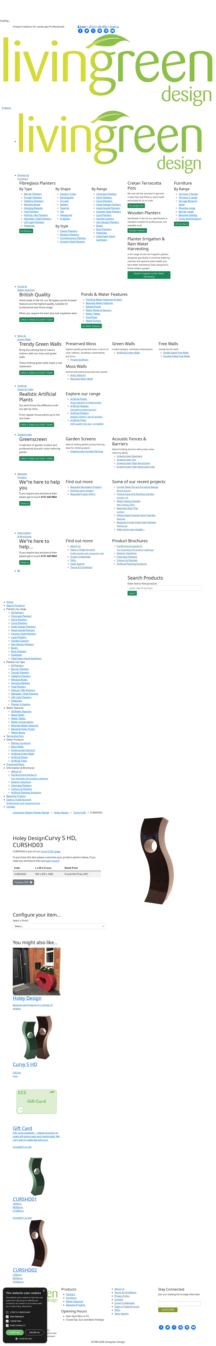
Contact (10, 806)
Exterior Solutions (127, 553)
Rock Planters (104, 229)
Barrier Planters (33, 194)
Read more (27, 1306)
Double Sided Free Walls (176, 356)
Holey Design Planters (108, 204)
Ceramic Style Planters (72, 241)
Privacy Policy (121, 1296)
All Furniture (181, 224)
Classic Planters (68, 231)
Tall (62, 211)
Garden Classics (105, 218)
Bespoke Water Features (99, 303)
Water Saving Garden (128, 503)
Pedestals (29, 225)
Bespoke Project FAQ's (82, 494)
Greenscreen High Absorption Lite (136, 466)
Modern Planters (69, 234)
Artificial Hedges (83, 407)
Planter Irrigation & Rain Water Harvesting (149, 275)
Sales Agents (77, 563)
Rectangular (67, 197)
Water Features (74, 1301)
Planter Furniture (20, 743)
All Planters (26, 231)
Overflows (91, 317)
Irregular (65, 218)
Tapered (64, 208)
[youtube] (113, 30)
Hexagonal (66, 215)
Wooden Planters (137, 230)
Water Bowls (18, 732)
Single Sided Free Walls (176, 352)
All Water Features (91, 326)
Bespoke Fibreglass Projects (86, 487)
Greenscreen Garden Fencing (86, 451)
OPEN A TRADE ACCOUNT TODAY (37, 319)
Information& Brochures (24, 534)
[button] (25, 1338)
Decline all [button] (34, 1332)
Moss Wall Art (78, 375)
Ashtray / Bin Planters (36, 215)
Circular (64, 201)
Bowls (99, 225)
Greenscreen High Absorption (133, 463)
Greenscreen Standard (129, 456)
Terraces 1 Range (188, 194)
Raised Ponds (93, 306)
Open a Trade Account (23, 801)
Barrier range (186, 211)
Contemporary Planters (73, 238)
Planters (70, 1294)
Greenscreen (24, 434)
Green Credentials (80, 556)
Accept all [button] (15, 1332)
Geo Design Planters (107, 222)
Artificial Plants (85, 400)
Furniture (71, 1298)
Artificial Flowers (86, 415)
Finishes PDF (22, 882)
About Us (75, 546)
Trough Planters (33, 197)
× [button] (44, 1291)
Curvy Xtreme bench (190, 218)
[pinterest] (100, 30)
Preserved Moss (79, 359)
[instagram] (93, 30)
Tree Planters (31, 211)
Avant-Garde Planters (108, 208)
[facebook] (80, 30)
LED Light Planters (34, 222)
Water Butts (17, 715)
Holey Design (61, 812)
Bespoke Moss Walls (81, 378)
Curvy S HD (79, 812)
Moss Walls (17, 746)
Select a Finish (20, 920)
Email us (114, 26)
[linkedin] (106, 30)
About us (119, 1289)
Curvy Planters (104, 201)
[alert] (25, 1315)
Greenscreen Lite (126, 459)
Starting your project (82, 490)
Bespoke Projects (16, 796)
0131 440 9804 (99, 26)
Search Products (15, 605)
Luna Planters (104, 215)
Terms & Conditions (81, 567)
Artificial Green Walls (128, 352)
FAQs (73, 560)
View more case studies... (131, 529)
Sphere (64, 204)
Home (9, 602)
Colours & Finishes (127, 560)
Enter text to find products (142, 583)
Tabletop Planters (33, 201)
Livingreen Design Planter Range (31, 812)
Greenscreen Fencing (23, 750)
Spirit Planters (104, 197)
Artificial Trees (87, 422)
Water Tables (93, 313)
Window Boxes (32, 204)
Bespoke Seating (188, 215)
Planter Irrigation (20, 704)
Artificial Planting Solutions (132, 563)
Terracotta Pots (136, 205)
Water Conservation (22, 722)
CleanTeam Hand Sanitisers (26, 658)
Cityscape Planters (106, 194)
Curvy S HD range (50, 851)
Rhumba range (187, 208)
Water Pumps (93, 320)
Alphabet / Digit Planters (37, 218)
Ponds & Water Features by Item (104, 299)
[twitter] (87, 30)
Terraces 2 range (188, 197)
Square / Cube (68, 194)
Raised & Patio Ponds (23, 729)
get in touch (53, 860)
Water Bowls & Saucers (99, 310)
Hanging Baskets (33, 208)
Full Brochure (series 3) (29, 776)
